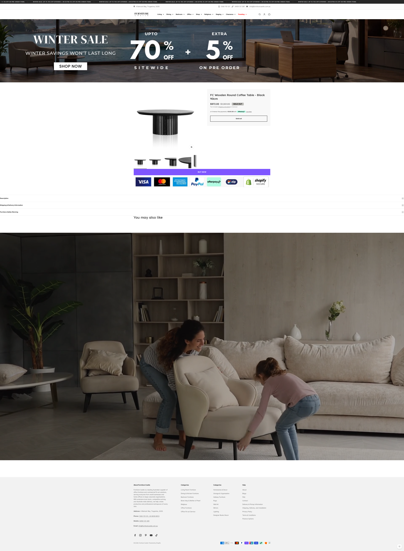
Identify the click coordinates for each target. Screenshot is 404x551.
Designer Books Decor (221, 515)
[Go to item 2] (155, 162)
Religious (207, 14)
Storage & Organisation (221, 493)
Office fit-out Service (188, 511)
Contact (245, 501)
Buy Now (202, 172)
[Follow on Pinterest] (145, 535)
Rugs (215, 501)
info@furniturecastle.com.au (259, 6)
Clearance (229, 14)
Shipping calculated (224, 107)
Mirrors (215, 508)
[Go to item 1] (140, 162)
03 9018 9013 (154, 516)
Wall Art (216, 504)
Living (159, 14)
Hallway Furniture (219, 497)
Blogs (244, 493)
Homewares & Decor (220, 490)
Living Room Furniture (188, 490)
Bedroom (179, 14)
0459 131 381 (240, 6)
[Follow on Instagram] (140, 535)
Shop (198, 14)
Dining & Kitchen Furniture (190, 493)
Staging (218, 14)
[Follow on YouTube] (151, 535)
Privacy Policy (247, 511)
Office (189, 14)
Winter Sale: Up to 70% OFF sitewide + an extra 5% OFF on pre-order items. (75, 2)
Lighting (216, 511)
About (244, 490)
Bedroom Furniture (187, 497)
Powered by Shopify (155, 543)
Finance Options (248, 519)
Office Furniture (186, 508)
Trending (241, 14)
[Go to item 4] (184, 162)
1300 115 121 (225, 6)
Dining (168, 14)
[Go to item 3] (169, 162)
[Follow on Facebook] (135, 535)
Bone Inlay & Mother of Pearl (190, 501)
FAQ (243, 497)
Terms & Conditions (249, 515)
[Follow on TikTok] (156, 535)
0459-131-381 (144, 521)
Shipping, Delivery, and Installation (254, 508)
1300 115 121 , (144, 516)
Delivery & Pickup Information (252, 504)
